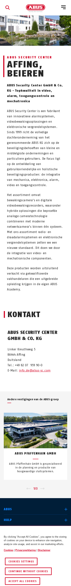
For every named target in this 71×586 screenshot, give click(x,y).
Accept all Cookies (23, 581)
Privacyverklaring (25, 550)
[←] (28, 488)
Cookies (8, 550)
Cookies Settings (21, 561)
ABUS (8, 509)
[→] (42, 488)
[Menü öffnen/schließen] (63, 7)
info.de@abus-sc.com (35, 370)
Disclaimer (44, 550)
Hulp (8, 520)
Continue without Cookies (28, 571)
